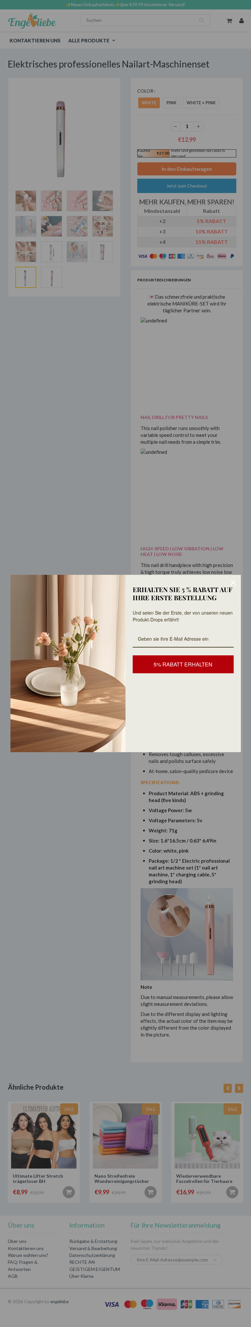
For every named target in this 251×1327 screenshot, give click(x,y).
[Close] (233, 582)
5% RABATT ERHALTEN (183, 664)
